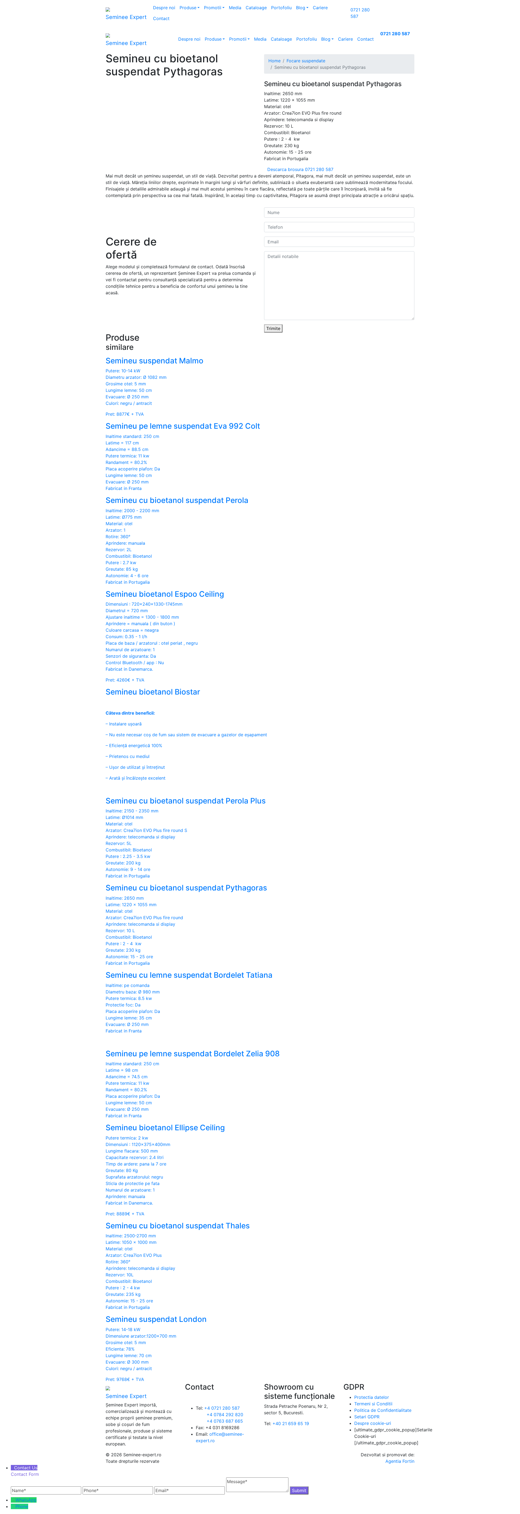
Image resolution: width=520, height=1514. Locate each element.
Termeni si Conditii (373, 1403)
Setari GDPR (366, 1416)
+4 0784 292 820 (225, 1414)
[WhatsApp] (13, 1500)
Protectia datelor (371, 1397)
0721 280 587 (395, 33)
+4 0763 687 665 (225, 1421)
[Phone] (13, 1506)
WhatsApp (26, 1500)
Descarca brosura (285, 169)
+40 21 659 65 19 (290, 1423)
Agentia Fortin (399, 1461)
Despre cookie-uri (372, 1423)
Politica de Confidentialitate (382, 1410)
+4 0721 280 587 (222, 1408)
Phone (21, 1506)
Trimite (273, 328)
